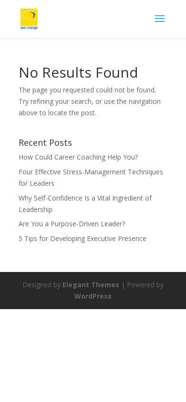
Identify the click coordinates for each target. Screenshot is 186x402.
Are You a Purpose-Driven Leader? (72, 223)
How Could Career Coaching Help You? (78, 156)
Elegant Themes (90, 284)
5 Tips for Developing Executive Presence (82, 238)
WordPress (93, 296)
